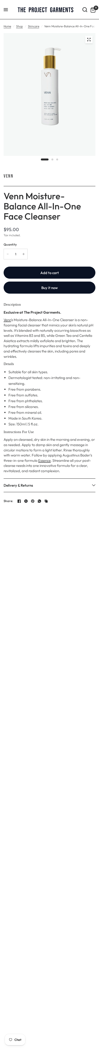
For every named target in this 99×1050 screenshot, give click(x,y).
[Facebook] (19, 501)
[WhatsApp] (39, 501)
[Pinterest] (33, 501)
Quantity (10, 244)
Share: (8, 501)
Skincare (33, 26)
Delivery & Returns (18, 485)
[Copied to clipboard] (46, 501)
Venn (8, 176)
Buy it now (49, 287)
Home (7, 26)
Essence (44, 460)
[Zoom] (89, 39)
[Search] (85, 9)
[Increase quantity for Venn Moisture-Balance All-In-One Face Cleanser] (23, 254)
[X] (26, 501)
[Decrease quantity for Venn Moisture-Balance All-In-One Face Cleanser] (8, 254)
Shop (19, 26)
